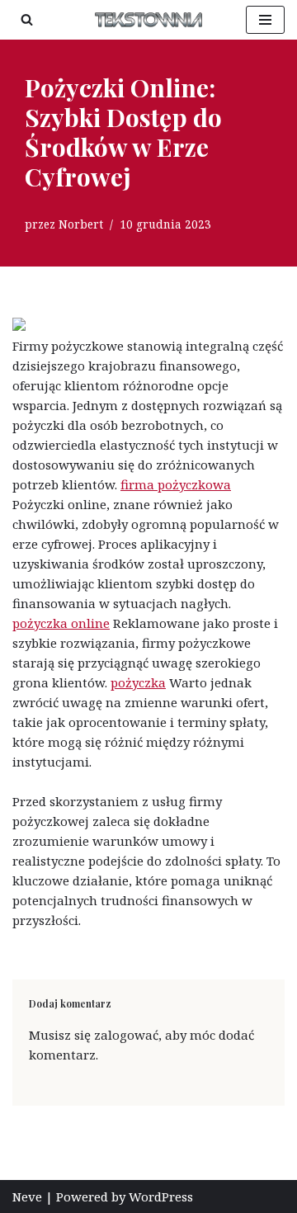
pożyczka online (61, 623)
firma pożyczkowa (175, 484)
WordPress (161, 1196)
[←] (148, 20)
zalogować (126, 1035)
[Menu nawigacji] (265, 20)
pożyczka (138, 682)
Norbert (81, 224)
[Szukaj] (27, 19)
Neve (27, 1196)
